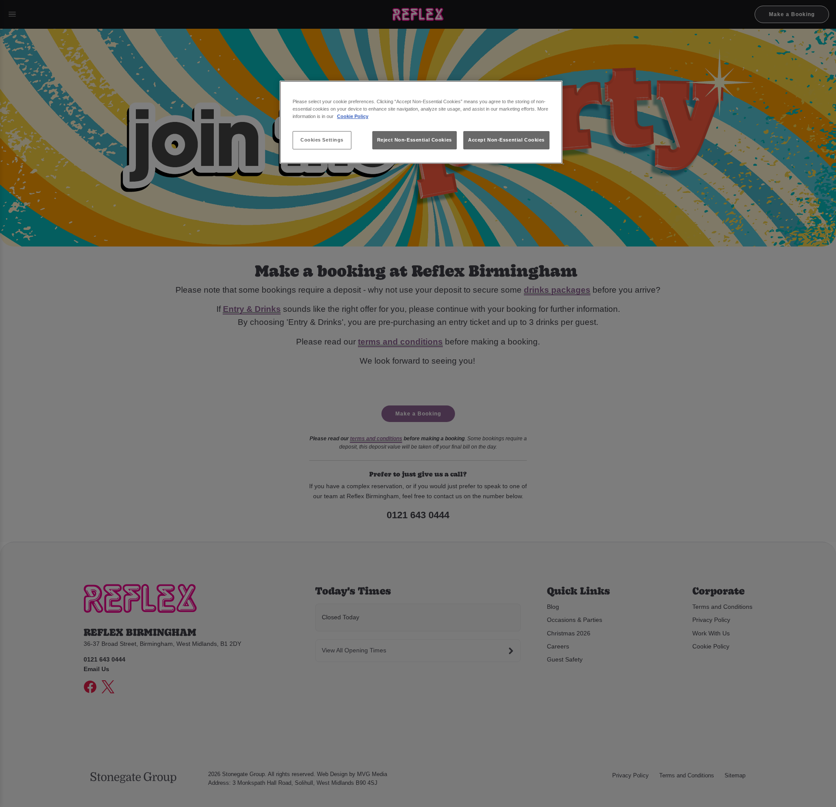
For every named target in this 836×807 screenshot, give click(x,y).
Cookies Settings (322, 139)
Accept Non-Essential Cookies (506, 139)
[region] (421, 122)
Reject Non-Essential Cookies (414, 139)
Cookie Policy (352, 116)
